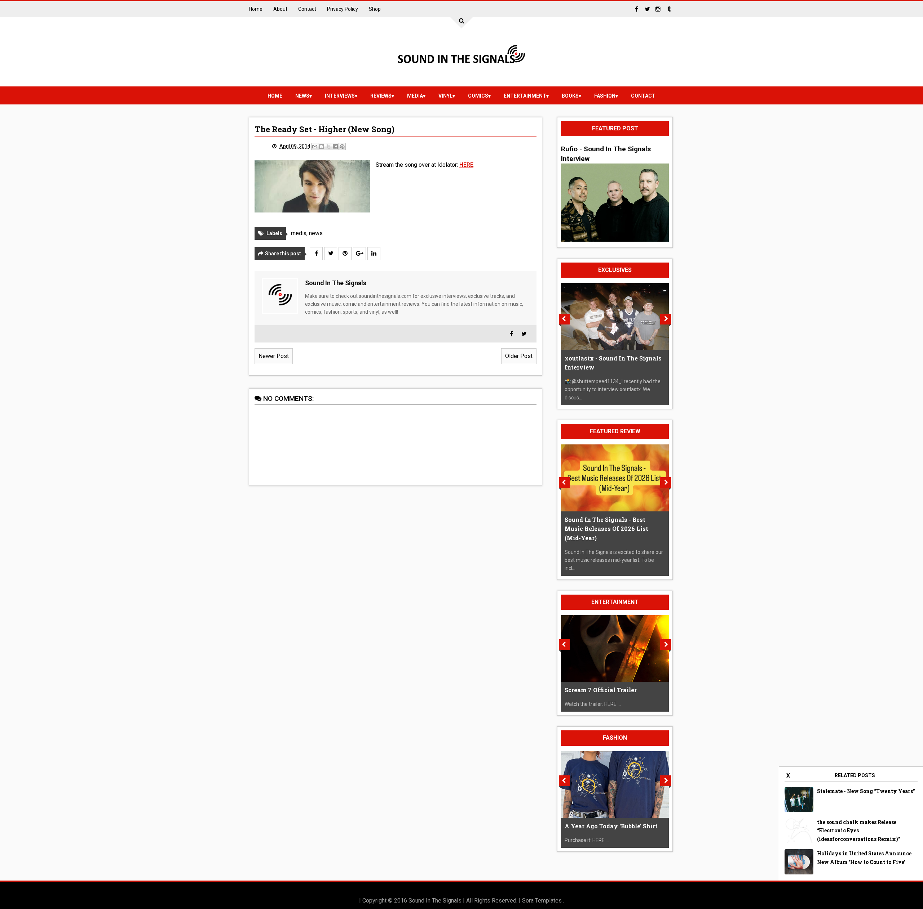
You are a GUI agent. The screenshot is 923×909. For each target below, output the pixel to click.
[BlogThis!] (321, 146)
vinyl (445, 96)
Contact (307, 9)
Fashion (604, 96)
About (280, 9)
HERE (466, 164)
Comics (478, 96)
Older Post (519, 356)
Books (570, 96)
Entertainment (525, 96)
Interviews (340, 96)
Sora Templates (542, 900)
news (302, 96)
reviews (381, 96)
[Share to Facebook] (335, 146)
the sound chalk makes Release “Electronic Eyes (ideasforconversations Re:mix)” (858, 831)
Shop (375, 9)
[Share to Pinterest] (342, 146)
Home (255, 9)
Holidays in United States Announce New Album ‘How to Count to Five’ (864, 857)
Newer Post (274, 356)
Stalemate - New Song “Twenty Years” (866, 791)
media (415, 96)
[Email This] (314, 146)
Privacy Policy (342, 9)
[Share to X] (328, 146)
